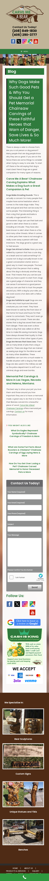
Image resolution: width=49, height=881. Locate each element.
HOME (15, 868)
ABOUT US (28, 868)
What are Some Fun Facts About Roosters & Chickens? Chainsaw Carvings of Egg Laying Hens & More (24, 451)
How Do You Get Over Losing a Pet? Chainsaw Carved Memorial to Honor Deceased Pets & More (24, 467)
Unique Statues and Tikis (23, 811)
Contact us (19, 411)
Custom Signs (23, 773)
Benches (23, 849)
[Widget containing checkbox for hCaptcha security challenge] (26, 577)
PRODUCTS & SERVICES (16, 871)
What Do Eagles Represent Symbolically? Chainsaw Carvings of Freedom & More (24, 433)
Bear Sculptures (23, 739)
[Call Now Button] (24, 877)
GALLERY (35, 871)
